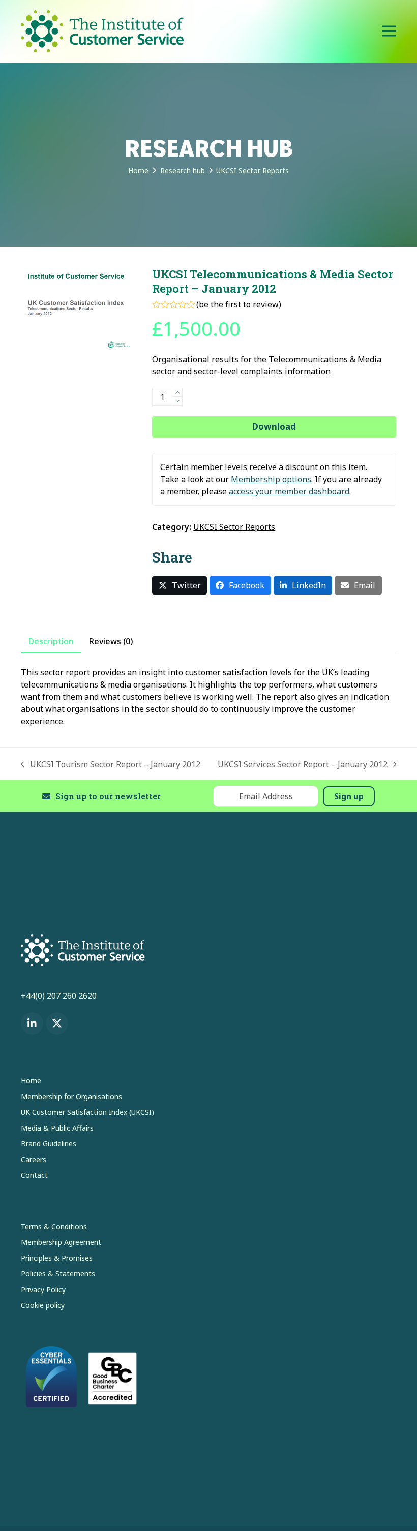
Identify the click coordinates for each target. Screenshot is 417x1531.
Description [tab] (51, 641)
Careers (33, 1159)
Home (31, 1080)
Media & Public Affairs (57, 1128)
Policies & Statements (58, 1273)
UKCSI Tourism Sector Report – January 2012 (110, 764)
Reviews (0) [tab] (111, 641)
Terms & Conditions (54, 1226)
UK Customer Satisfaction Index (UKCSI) (87, 1112)
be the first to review (239, 304)
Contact (34, 1175)
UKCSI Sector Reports (234, 527)
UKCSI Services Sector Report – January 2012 (303, 764)
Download (274, 426)
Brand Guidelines (48, 1143)
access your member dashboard (289, 491)
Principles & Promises (57, 1258)
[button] (389, 31)
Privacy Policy (43, 1289)
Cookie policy (43, 1305)
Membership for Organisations (71, 1096)
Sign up (349, 796)
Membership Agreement (61, 1242)
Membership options (271, 479)
